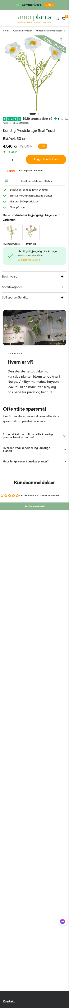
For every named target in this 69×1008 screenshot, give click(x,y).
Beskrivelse (9, 276)
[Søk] (57, 18)
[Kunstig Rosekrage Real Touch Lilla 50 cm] (31, 232)
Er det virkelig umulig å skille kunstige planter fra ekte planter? (28, 436)
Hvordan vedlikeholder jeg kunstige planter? (26, 449)
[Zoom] (61, 40)
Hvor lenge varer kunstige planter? (26, 461)
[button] (62, 922)
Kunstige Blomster (22, 30)
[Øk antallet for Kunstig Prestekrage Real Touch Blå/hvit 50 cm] (19, 160)
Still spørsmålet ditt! (15, 297)
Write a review (35, 506)
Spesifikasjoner (12, 287)
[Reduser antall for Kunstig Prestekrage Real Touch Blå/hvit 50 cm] (6, 160)
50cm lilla (31, 244)
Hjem (6, 30)
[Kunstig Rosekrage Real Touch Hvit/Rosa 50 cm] (11, 232)
